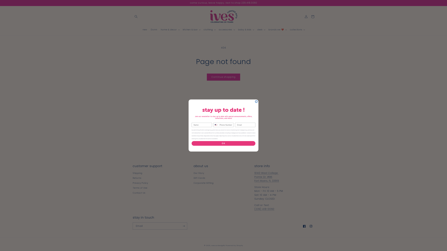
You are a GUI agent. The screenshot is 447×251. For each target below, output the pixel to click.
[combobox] (215, 125)
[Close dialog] (256, 101)
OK (223, 143)
